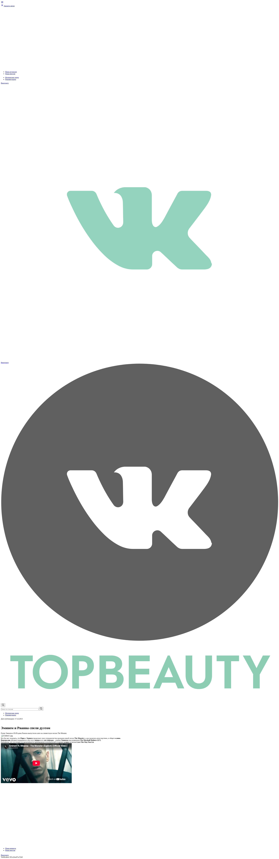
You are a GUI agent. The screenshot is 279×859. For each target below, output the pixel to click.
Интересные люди (12, 77)
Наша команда (10, 848)
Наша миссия (10, 74)
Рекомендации (10, 79)
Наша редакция (11, 72)
